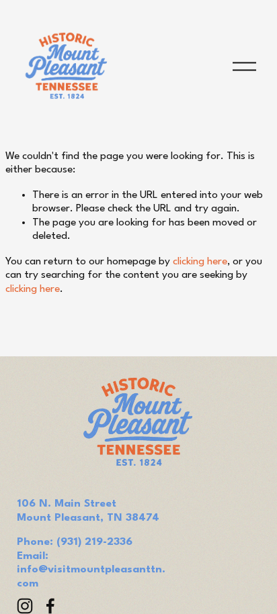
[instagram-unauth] (25, 606)
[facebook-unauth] (50, 606)
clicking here (200, 261)
